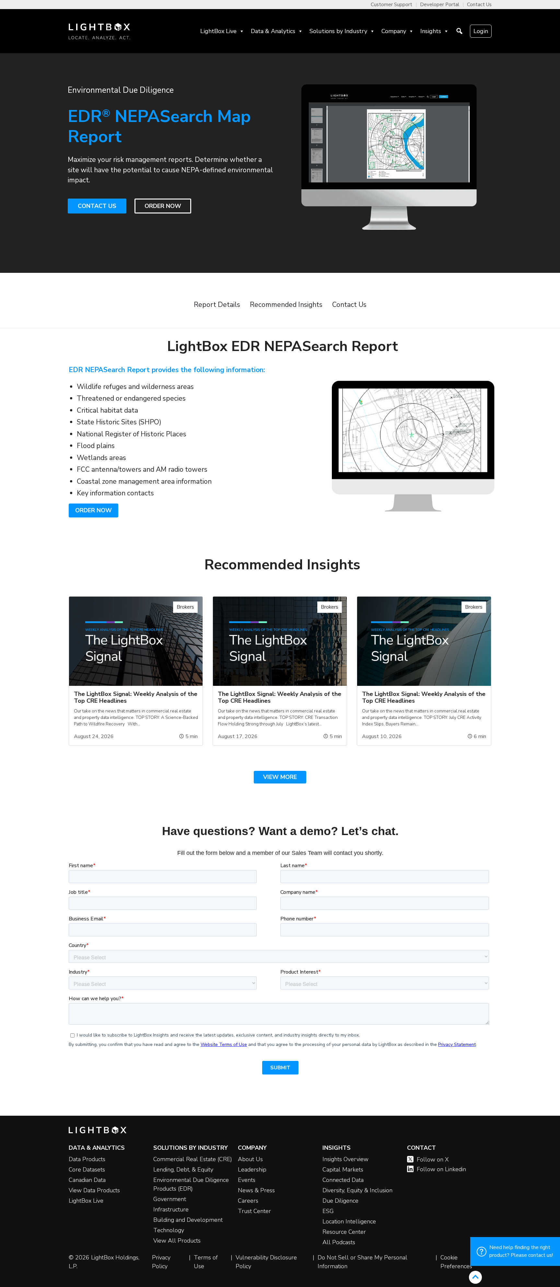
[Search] (459, 31)
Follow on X (433, 1159)
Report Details (217, 304)
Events (246, 1180)
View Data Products (94, 1190)
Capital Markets (342, 1169)
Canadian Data (87, 1180)
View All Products (177, 1241)
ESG (328, 1211)
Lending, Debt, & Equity (183, 1169)
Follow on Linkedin (441, 1169)
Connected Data (343, 1180)
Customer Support (391, 4)
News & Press (256, 1190)
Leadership (252, 1169)
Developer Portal (439, 4)
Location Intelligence (349, 1221)
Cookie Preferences (456, 1262)
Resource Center (344, 1232)
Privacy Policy (161, 1262)
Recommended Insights (286, 304)
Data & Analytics (273, 31)
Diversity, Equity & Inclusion (357, 1190)
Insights (430, 31)
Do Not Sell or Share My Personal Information (362, 1262)
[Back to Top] (475, 1277)
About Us (250, 1159)
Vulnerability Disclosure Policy (266, 1262)
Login (480, 31)
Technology (168, 1230)
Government (169, 1199)
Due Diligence (340, 1201)
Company (393, 31)
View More (280, 777)
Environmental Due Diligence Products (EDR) (191, 1184)
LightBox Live (218, 31)
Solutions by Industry (338, 31)
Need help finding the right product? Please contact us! (521, 1251)
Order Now (93, 510)
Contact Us (479, 4)
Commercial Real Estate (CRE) (192, 1159)
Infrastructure (171, 1209)
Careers (248, 1201)
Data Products (87, 1159)
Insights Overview (345, 1159)
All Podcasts (338, 1242)
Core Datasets (87, 1169)
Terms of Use (206, 1262)
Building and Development (188, 1220)
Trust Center (254, 1211)
